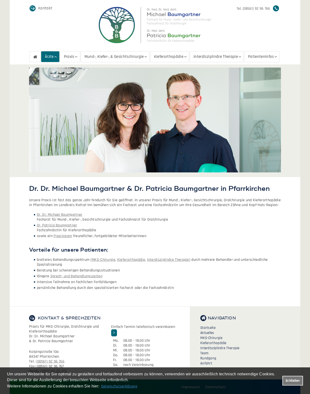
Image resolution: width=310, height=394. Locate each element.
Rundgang (208, 358)
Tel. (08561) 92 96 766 (253, 8)
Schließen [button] (293, 381)
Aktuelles (207, 333)
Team (204, 353)
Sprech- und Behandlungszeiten (76, 276)
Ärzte (49, 56)
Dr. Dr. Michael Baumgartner (60, 214)
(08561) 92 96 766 (50, 361)
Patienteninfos (261, 56)
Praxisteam (63, 236)
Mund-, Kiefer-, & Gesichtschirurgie (114, 56)
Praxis (69, 56)
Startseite (34, 56)
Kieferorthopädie (168, 56)
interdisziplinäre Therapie (168, 259)
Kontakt (45, 8)
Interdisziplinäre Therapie (216, 56)
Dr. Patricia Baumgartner (57, 225)
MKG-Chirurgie (103, 259)
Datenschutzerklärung (119, 386)
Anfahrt (206, 363)
